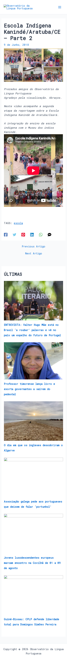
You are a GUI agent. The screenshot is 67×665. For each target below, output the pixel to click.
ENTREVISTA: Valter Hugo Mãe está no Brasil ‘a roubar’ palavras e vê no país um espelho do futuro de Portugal (32, 330)
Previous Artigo (33, 246)
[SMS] (49, 234)
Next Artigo (33, 253)
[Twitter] (14, 234)
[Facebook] (6, 234)
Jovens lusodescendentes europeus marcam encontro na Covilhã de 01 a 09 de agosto (32, 563)
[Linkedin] (32, 234)
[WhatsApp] (41, 234)
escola (18, 223)
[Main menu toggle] (59, 7)
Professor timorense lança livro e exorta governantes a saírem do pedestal (29, 389)
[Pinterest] (23, 234)
